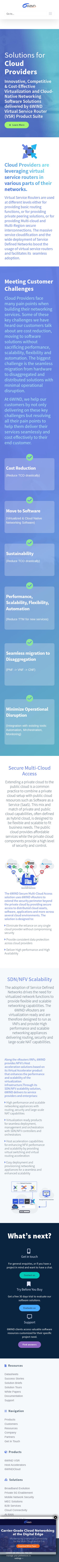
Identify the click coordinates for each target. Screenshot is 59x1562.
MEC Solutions (14, 1501)
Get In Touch (12, 1441)
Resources (11, 1428)
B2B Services (13, 1505)
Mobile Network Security (19, 1497)
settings (18, 1558)
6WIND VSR (12, 1460)
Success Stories (14, 1378)
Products (10, 1419)
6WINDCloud (12, 1469)
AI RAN (9, 1514)
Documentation (14, 1395)
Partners (10, 1436)
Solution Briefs (13, 1382)
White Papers (13, 1391)
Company (10, 1432)
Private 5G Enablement (19, 1492)
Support (9, 1400)
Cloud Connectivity (16, 1510)
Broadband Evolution (17, 1488)
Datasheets (11, 1374)
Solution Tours (13, 1387)
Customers (11, 1423)
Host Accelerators (15, 1464)
